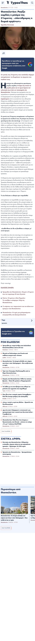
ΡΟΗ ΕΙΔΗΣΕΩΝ (10, 342)
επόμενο (32, 320)
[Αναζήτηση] (32, 3)
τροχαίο (4, 323)
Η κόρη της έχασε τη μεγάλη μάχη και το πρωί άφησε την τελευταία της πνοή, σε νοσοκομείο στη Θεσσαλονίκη (16, 89)
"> (13, 64)
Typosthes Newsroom (7, 25)
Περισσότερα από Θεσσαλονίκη (10, 491)
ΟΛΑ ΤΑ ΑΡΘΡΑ (6, 431)
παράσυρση (5, 99)
